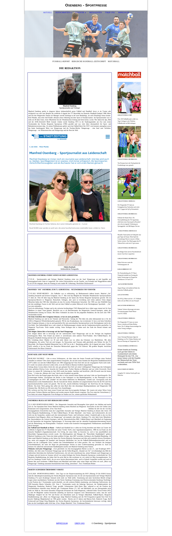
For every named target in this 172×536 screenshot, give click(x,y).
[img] (138, 5)
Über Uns (110, 12)
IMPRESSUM (62, 523)
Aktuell (47, 12)
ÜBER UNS (80, 523)
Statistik (79, 12)
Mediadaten (95, 12)
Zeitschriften (62, 12)
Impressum (123, 12)
